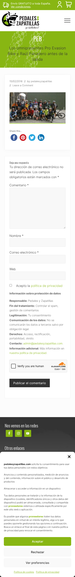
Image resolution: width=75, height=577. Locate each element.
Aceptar (37, 541)
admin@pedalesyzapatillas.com (42, 343)
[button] (69, 457)
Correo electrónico (24, 252)
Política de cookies (24, 571)
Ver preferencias (37, 563)
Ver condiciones (20, 6)
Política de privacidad (47, 571)
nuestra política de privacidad (28, 352)
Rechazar (37, 552)
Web (12, 269)
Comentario (19, 185)
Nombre (16, 236)
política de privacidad (46, 286)
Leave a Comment (22, 85)
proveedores (15, 506)
